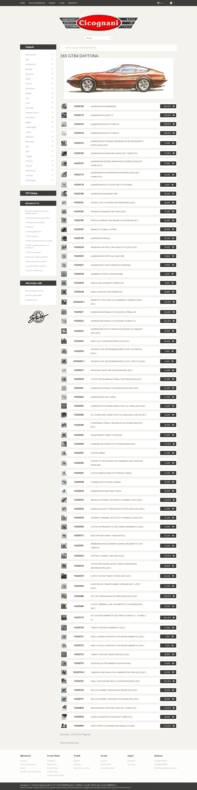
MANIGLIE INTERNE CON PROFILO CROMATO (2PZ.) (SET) (116, 500)
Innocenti (30, 108)
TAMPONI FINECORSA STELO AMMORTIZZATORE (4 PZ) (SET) (118, 672)
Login (62, 3)
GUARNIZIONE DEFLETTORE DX (105, 124)
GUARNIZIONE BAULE (100, 238)
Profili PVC (29, 227)
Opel (28, 151)
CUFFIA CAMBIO (98, 453)
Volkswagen (31, 180)
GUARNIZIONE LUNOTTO (102, 115)
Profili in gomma (31, 236)
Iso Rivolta (30, 117)
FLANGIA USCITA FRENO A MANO (106, 482)
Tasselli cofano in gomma (35, 266)
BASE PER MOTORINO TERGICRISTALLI (108, 535)
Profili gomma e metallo (34, 222)
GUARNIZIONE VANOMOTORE (104, 193)
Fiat (27, 98)
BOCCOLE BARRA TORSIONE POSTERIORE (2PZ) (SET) (115, 699)
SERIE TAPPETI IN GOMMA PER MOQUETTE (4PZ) (113, 726)
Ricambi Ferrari (31, 300)
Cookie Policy (52, 771)
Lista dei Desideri (107, 768)
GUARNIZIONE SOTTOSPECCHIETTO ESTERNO (111, 184)
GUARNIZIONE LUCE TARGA (103, 397)
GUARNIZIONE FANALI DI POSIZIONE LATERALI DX (113, 312)
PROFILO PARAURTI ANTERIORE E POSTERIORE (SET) (114, 220)
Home (22, 3)
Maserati (29, 137)
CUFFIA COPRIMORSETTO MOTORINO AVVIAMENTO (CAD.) (117, 526)
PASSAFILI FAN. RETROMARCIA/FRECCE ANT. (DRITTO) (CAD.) (118, 361)
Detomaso (30, 88)
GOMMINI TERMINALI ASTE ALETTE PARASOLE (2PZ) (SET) (117, 517)
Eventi (22, 768)
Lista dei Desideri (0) (37, 3)
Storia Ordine (106, 764)
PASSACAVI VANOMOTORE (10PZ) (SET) (108, 211)
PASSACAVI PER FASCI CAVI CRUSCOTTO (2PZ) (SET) (114, 247)
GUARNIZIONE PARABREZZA (103, 106)
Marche (77, 761)
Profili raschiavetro (33, 252)
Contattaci (51, 761)
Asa (27, 59)
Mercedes (30, 141)
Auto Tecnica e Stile (81, 768)
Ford (28, 103)
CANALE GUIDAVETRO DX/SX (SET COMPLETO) (111, 717)
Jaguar (28, 122)
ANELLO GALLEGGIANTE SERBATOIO (107, 283)
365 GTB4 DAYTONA (88, 48)
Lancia (28, 132)
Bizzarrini (30, 74)
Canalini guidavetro (33, 231)
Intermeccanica (32, 112)
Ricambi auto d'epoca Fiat (30, 771)
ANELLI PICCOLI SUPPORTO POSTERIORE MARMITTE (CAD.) (117, 645)
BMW (28, 79)
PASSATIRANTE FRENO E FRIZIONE (106, 435)
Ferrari (28, 93)
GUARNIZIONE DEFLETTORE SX (105, 133)
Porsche (29, 161)
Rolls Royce (31, 170)
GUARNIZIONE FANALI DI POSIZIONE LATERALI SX (113, 321)
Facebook (131, 761)
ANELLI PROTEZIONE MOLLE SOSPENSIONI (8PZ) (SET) (115, 681)
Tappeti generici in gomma (36, 261)
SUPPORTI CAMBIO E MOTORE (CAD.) (107, 556)
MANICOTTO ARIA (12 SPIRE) (103, 229)
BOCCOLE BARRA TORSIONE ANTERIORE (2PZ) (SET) (114, 690)
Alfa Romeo (31, 54)
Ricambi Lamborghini (33, 295)
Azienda (23, 761)
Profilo (52, 3)
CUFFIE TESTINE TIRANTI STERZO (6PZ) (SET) (111, 576)
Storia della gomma (28, 764)
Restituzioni (51, 764)
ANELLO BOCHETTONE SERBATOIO (107, 291)
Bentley (29, 69)
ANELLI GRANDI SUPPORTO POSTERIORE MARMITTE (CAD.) (117, 636)
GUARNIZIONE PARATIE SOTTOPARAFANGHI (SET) (113, 444)
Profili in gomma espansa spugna (39, 240)
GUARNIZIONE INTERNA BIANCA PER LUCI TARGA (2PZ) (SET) (118, 406)
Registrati (72, 3)
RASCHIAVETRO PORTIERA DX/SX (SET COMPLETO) (113, 708)
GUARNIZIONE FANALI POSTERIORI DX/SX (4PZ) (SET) (114, 388)
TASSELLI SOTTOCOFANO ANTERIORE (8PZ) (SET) (113, 202)
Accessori (77, 764)
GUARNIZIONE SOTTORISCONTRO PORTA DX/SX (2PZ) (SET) (117, 509)
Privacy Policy (52, 768)
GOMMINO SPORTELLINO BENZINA (107, 274)
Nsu (27, 146)
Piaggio (29, 156)
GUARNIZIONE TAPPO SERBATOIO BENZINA (110, 265)
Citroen (29, 83)
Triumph (29, 175)
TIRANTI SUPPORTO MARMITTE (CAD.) (108, 627)
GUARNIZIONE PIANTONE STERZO (106, 491)
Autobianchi (31, 64)
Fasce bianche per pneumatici (37, 218)
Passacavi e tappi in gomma (36, 257)
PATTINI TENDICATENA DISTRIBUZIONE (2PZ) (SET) (114, 596)
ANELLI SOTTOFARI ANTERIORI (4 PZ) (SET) (110, 341)
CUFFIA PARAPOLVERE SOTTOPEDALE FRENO (111, 473)
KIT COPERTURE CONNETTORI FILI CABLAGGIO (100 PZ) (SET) (118, 415)
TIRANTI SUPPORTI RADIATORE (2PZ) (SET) (110, 654)
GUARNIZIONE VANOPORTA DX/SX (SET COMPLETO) (114, 153)
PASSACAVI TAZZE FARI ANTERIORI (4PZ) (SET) (111, 370)
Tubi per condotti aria (34, 270)
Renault (29, 165)
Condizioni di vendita (55, 775)
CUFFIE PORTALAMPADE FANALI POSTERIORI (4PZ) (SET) (116, 379)
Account (104, 761)
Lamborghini (31, 127)
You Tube (131, 764)
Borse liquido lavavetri (34, 291)
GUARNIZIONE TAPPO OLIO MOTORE (107, 256)
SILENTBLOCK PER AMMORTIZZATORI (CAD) (111, 663)
